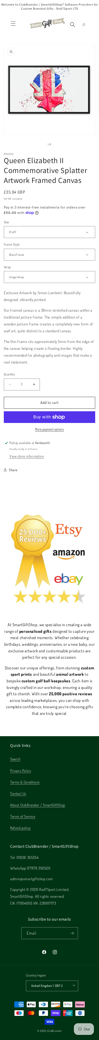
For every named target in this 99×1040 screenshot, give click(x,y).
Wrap (7, 267)
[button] (13, 23)
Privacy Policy (20, 770)
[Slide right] (60, 144)
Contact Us (18, 793)
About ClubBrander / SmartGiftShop (37, 805)
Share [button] (13, 470)
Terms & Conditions (25, 782)
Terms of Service (22, 816)
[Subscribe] (72, 933)
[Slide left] (38, 144)
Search (15, 759)
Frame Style (12, 244)
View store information (26, 456)
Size (6, 222)
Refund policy (20, 828)
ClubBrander (54, 1031)
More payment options (49, 429)
